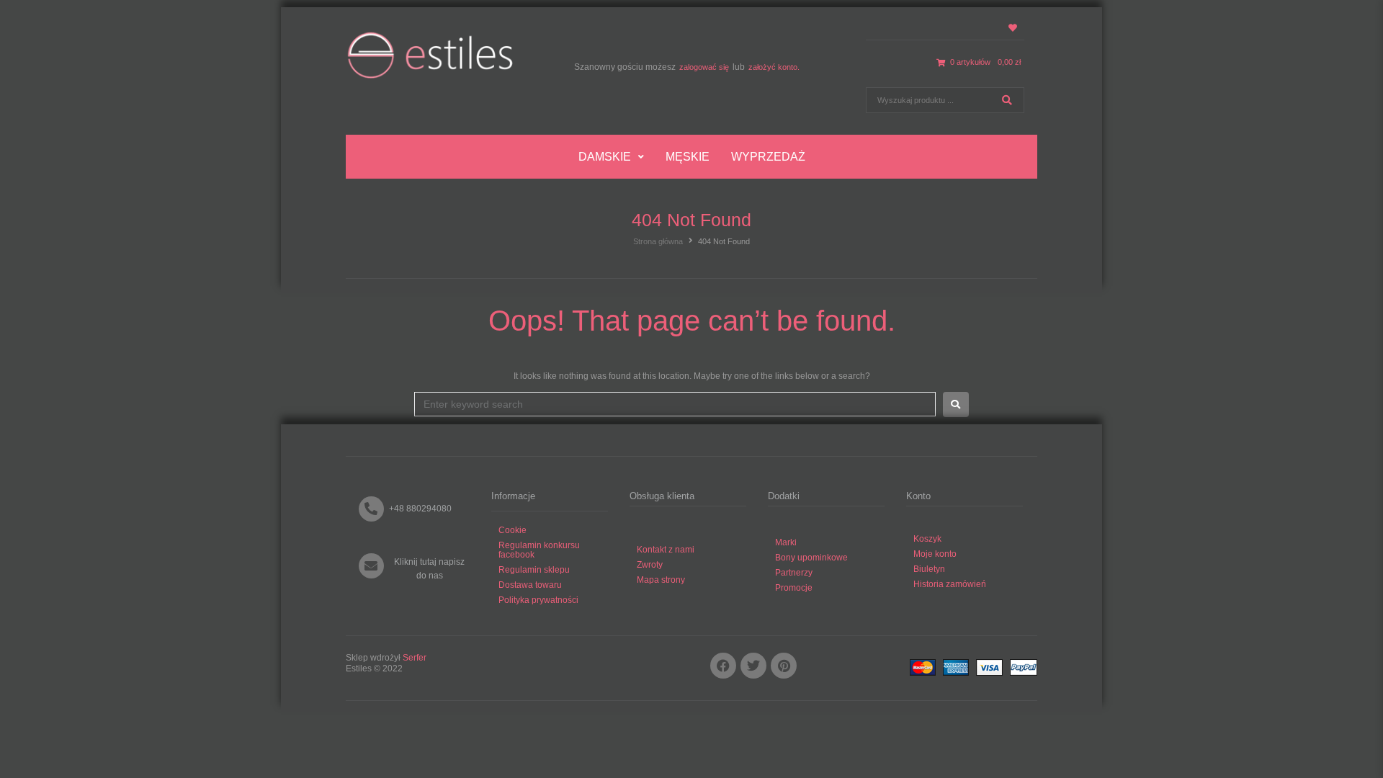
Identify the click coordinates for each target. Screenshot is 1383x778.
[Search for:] (675, 404)
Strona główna (658, 241)
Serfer (414, 658)
